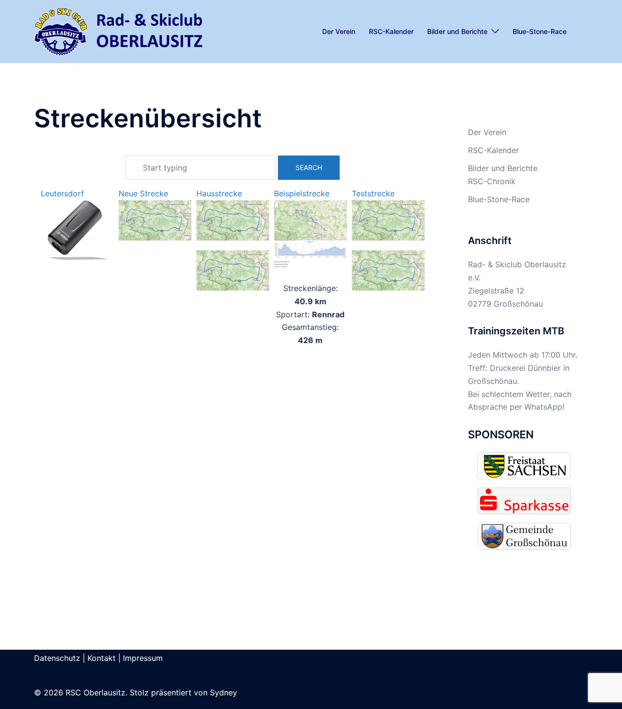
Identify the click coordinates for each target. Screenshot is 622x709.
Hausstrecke (219, 193)
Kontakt (101, 658)
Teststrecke (373, 193)
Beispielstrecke (301, 193)
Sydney (223, 692)
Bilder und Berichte (457, 31)
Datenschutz (57, 658)
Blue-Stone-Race (540, 31)
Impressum (143, 658)
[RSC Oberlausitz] (119, 30)
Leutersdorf (62, 193)
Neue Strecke (143, 193)
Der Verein (338, 31)
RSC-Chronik (492, 181)
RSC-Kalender (391, 31)
